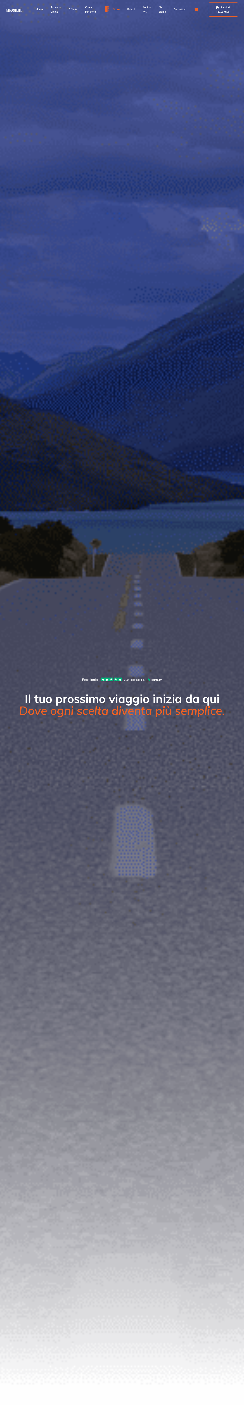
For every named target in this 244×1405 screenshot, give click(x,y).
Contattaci (180, 9)
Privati (131, 9)
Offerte (73, 9)
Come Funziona (90, 9)
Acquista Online (56, 9)
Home (39, 9)
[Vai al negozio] (196, 9)
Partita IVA (147, 9)
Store (116, 9)
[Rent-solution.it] (14, 9)
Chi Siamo (162, 9)
